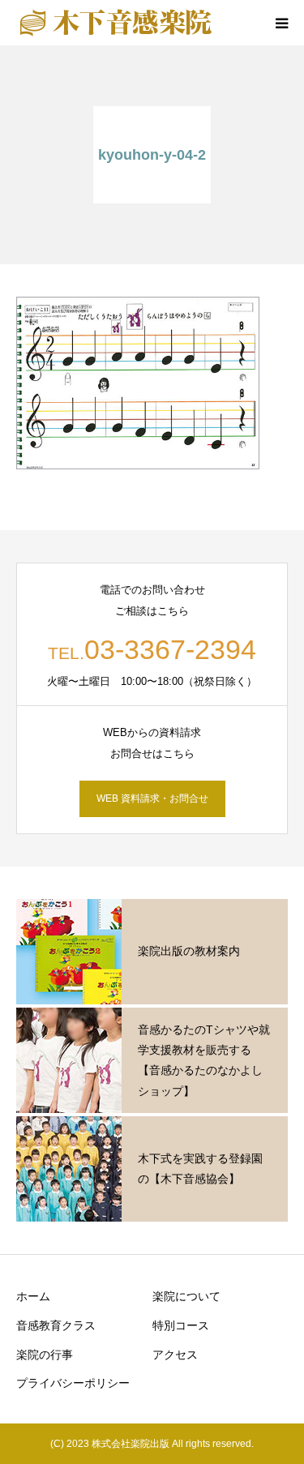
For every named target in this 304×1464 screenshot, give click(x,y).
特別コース (180, 1325)
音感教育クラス (56, 1325)
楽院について (186, 1296)
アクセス (175, 1354)
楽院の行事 (44, 1354)
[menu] (281, 22)
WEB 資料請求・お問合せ (152, 798)
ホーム (33, 1296)
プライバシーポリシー (73, 1382)
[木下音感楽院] (115, 22)
